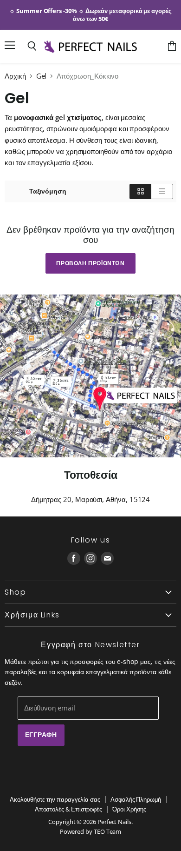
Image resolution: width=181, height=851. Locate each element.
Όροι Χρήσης (129, 809)
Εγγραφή (41, 734)
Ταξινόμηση (47, 191)
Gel (41, 76)
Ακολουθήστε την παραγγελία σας (55, 799)
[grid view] (140, 191)
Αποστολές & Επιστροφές (68, 809)
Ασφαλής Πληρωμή (135, 799)
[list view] (162, 191)
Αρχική (15, 76)
